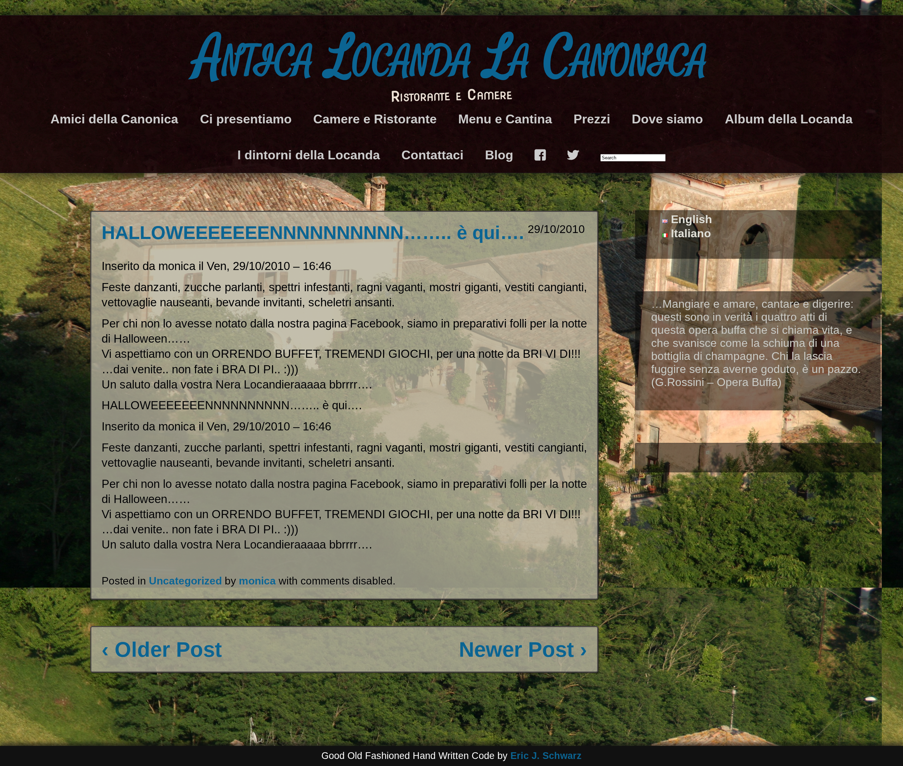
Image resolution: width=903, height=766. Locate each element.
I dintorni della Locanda (308, 155)
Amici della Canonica (114, 119)
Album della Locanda (789, 119)
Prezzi (592, 119)
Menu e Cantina (505, 119)
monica (257, 581)
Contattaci (432, 155)
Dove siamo (667, 119)
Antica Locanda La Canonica (451, 58)
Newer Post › (523, 649)
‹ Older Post (162, 649)
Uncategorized (185, 581)
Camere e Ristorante (375, 119)
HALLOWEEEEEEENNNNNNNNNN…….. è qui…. (313, 232)
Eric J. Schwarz (546, 755)
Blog (499, 155)
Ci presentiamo (246, 119)
